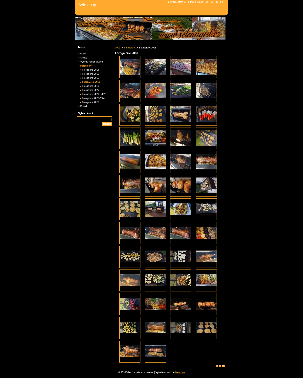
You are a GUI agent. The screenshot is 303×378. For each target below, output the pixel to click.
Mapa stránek (197, 2)
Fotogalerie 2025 (90, 102)
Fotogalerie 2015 (90, 74)
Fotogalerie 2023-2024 (93, 98)
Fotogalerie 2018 (91, 82)
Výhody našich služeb (91, 61)
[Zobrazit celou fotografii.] (129, 67)
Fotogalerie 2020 (90, 90)
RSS (211, 2)
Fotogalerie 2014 (90, 69)
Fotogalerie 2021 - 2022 (94, 94)
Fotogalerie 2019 (90, 86)
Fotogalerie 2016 (90, 78)
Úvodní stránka (178, 2)
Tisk (220, 2)
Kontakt (84, 106)
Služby (83, 57)
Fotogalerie (129, 47)
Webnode (180, 372)
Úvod (117, 47)
